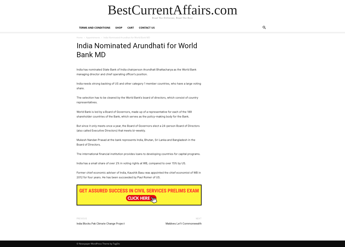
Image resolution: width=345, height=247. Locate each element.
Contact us (147, 27)
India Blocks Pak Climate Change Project (101, 223)
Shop (118, 27)
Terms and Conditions (94, 27)
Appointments (93, 37)
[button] (264, 28)
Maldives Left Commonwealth (184, 223)
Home (80, 37)
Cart (130, 27)
